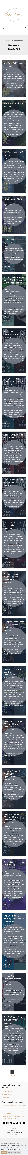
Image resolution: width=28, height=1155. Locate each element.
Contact (14, 1128)
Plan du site (14, 1134)
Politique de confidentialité (14, 1132)
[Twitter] (20, 1123)
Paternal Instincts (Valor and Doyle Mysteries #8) (11, 577)
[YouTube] (24, 1123)
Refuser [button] (10, 1152)
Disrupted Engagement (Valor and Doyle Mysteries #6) (14, 624)
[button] (25, 28)
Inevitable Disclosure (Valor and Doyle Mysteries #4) (13, 724)
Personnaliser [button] (17, 1152)
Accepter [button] (4, 1152)
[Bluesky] (4, 1123)
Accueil (7, 40)
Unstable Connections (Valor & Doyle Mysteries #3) (13, 774)
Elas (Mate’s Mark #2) (13, 152)
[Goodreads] (11, 1123)
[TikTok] (17, 1123)
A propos (14, 1126)
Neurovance (9, 239)
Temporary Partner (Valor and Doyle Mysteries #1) (12, 817)
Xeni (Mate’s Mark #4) (13, 63)
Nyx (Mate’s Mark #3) (13, 103)
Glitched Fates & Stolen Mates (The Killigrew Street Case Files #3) (14, 280)
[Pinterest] (14, 1123)
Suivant (14, 1075)
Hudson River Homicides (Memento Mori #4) (13, 979)
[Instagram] (7, 1123)
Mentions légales (14, 1130)
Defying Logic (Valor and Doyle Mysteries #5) (12, 672)
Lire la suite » (7, 92)
